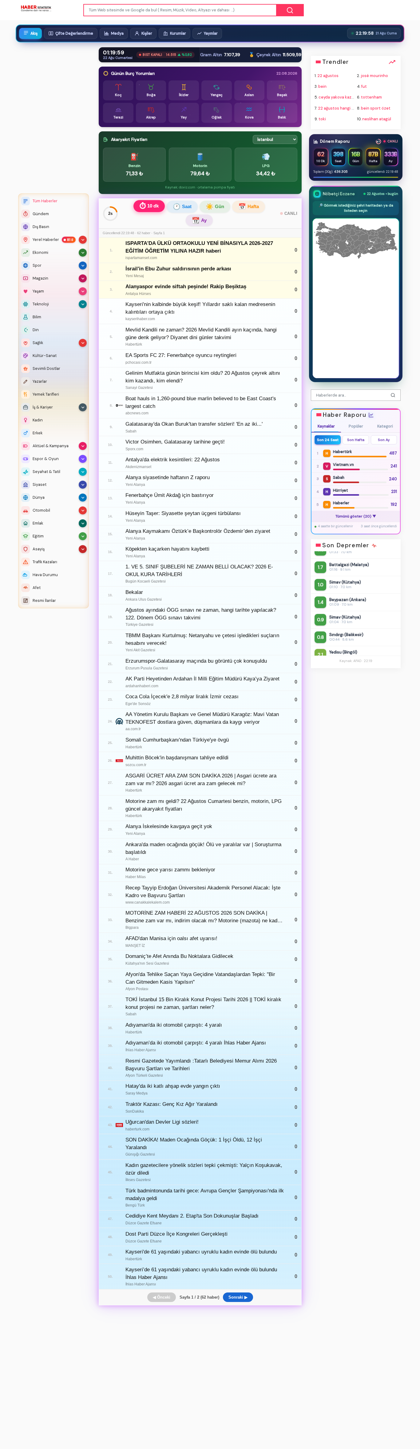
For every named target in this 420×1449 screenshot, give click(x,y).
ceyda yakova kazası (338, 97)
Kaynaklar (326, 426)
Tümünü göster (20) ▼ (355, 516)
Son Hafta (355, 440)
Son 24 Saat (328, 440)
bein (322, 86)
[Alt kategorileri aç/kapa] (83, 240)
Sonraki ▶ (238, 1297)
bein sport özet (375, 108)
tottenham (371, 97)
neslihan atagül (376, 119)
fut (364, 86)
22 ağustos (328, 75)
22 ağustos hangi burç (339, 108)
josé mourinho (374, 75)
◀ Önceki (161, 1297)
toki (322, 119)
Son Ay (384, 440)
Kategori (385, 426)
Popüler (355, 426)
